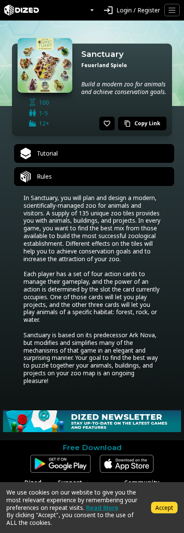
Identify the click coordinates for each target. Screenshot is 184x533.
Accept (164, 508)
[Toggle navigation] (172, 10)
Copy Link (142, 123)
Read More (102, 508)
